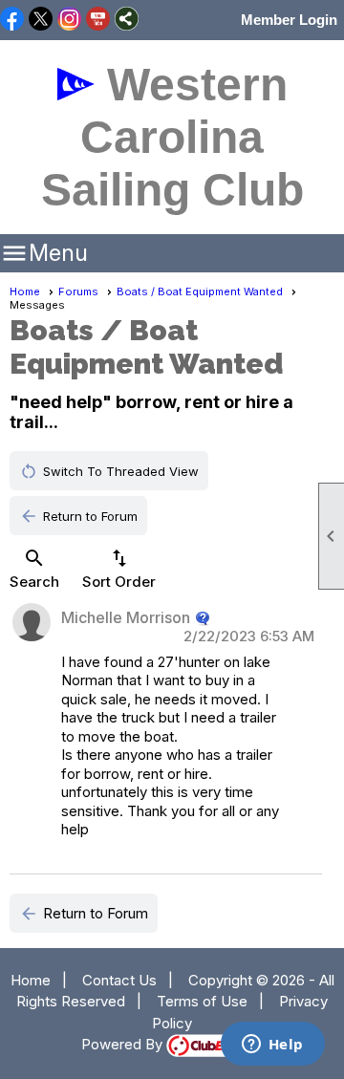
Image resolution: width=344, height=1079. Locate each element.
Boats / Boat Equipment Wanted (200, 291)
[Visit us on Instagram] (69, 20)
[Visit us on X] (41, 20)
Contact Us (119, 980)
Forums (78, 291)
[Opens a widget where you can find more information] (272, 1045)
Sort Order (119, 569)
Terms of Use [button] (202, 1001)
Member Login (289, 19)
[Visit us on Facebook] (12, 20)
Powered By (123, 1044)
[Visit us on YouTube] (98, 20)
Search (34, 569)
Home (25, 291)
